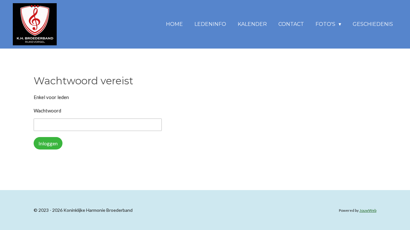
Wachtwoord (47, 110)
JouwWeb (367, 210)
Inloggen (48, 143)
